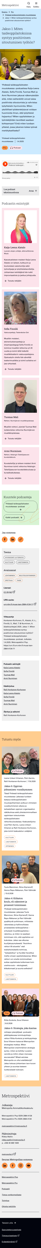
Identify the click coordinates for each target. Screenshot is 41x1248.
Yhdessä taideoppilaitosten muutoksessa (20, 15)
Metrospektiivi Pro (10, 1183)
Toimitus (5, 1201)
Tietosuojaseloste (9, 1236)
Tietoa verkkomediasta (11, 1195)
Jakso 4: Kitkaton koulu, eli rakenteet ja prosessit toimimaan (15, 902)
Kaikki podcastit (12, 518)
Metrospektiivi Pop (10, 1177)
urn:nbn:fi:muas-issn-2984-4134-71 (18, 605)
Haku (29, 7)
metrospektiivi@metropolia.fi (14, 1126)
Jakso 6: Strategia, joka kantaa (20, 1028)
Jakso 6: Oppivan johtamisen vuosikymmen (18, 788)
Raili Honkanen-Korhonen (15, 690)
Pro (12, 12)
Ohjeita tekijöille (9, 1207)
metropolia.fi (7, 1155)
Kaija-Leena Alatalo (14, 247)
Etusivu (4, 12)
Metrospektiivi (10, 5)
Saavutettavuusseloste (11, 1230)
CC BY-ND (8, 592)
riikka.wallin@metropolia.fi (13, 1140)
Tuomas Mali (11, 417)
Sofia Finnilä (11, 328)
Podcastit (6, 1189)
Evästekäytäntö (8, 1242)
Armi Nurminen (12, 451)
